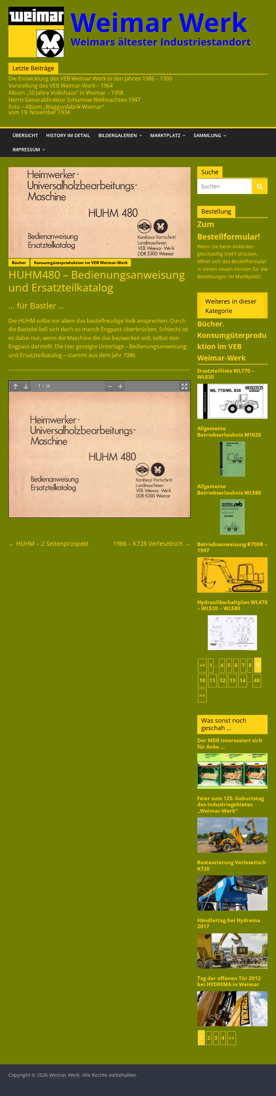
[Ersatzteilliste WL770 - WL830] (232, 383)
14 (243, 680)
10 (202, 680)
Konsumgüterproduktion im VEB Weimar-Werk (81, 262)
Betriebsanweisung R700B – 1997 (232, 547)
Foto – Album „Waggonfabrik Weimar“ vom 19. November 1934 (56, 109)
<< (202, 665)
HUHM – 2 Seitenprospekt (48, 543)
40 (257, 680)
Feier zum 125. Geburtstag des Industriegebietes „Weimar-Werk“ (230, 804)
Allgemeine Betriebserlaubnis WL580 (229, 489)
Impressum (26, 149)
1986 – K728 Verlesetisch (152, 543)
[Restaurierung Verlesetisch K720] (232, 874)
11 (212, 680)
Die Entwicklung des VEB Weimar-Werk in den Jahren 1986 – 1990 (90, 78)
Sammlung (207, 135)
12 (222, 680)
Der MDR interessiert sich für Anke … (229, 743)
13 (233, 680)
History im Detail (68, 135)
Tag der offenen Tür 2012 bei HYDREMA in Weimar (229, 981)
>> (202, 695)
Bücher (19, 262)
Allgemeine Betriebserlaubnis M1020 (229, 431)
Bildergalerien (117, 135)
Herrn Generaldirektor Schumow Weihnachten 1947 (74, 99)
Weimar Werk (159, 22)
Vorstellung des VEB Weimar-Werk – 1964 (60, 85)
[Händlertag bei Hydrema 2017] (232, 932)
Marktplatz (165, 135)
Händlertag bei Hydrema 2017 (228, 923)
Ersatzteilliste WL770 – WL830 (225, 373)
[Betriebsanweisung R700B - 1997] (232, 556)
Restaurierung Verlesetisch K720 (231, 865)
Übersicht (25, 135)
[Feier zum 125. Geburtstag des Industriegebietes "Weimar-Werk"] (232, 816)
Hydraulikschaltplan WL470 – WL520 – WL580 (232, 605)
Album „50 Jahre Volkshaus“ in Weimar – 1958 (65, 92)
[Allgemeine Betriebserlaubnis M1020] (232, 440)
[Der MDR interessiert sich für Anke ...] (232, 752)
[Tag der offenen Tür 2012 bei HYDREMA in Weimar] (232, 990)
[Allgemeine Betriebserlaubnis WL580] (232, 498)
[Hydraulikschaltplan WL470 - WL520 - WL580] (232, 614)
